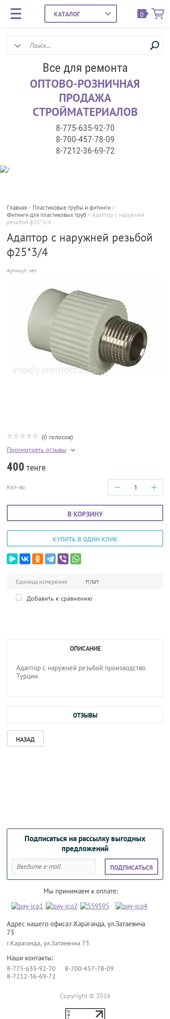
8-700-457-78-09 (85, 139)
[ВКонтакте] (24, 558)
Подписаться (131, 867)
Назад (25, 739)
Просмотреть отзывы (36, 450)
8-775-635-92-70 (85, 127)
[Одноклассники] (37, 558)
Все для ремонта (85, 67)
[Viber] (63, 558)
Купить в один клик (85, 539)
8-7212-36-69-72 (85, 150)
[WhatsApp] (75, 558)
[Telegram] (50, 558)
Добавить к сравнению (58, 598)
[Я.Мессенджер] (12, 558)
